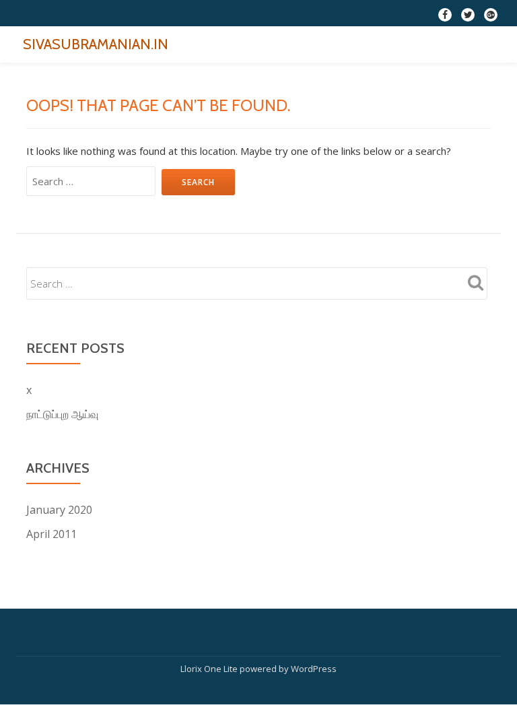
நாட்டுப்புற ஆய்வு (62, 414)
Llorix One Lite (210, 669)
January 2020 (59, 509)
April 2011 (51, 534)
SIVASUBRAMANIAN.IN (95, 44)
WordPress (314, 669)
